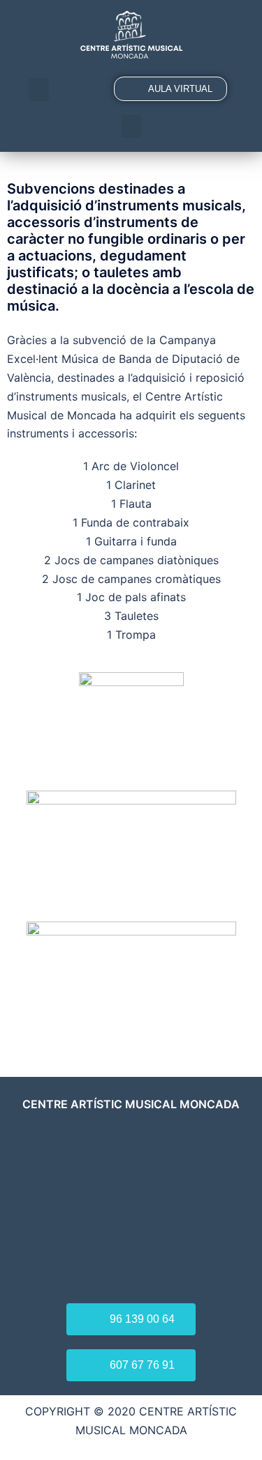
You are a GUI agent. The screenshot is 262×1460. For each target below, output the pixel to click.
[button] (39, 89)
